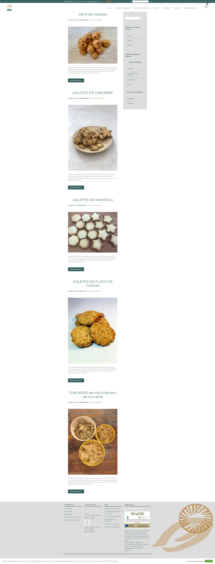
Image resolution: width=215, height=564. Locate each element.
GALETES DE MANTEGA (93, 200)
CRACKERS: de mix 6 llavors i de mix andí (93, 395)
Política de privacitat (112, 516)
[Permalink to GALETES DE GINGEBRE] (92, 137)
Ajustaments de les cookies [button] (195, 561)
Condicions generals (112, 508)
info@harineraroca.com (93, 1)
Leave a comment (96, 20)
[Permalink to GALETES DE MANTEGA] (92, 232)
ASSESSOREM (68, 514)
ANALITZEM (68, 511)
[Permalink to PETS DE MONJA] (92, 45)
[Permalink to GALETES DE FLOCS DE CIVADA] (92, 330)
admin (72, 20)
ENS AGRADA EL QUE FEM (72, 517)
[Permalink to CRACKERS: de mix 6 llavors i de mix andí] (92, 441)
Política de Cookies (111, 524)
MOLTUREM (68, 508)
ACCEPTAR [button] (209, 561)
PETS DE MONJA (93, 14)
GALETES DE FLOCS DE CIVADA (93, 284)
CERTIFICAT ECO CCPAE (71, 520)
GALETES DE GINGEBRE (92, 93)
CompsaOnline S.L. (147, 558)
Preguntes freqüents (112, 527)
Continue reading (75, 80)
